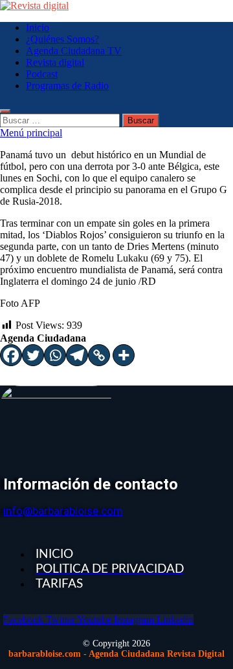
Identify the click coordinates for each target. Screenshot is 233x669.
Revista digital (55, 62)
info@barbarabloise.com (63, 510)
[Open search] (5, 111)
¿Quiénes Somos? (62, 39)
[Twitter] (33, 355)
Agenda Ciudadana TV (74, 50)
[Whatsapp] (55, 355)
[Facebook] (11, 355)
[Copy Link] (99, 355)
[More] (123, 355)
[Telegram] (77, 355)
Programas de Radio (67, 85)
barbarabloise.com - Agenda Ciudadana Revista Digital (116, 654)
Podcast (42, 73)
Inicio (37, 27)
